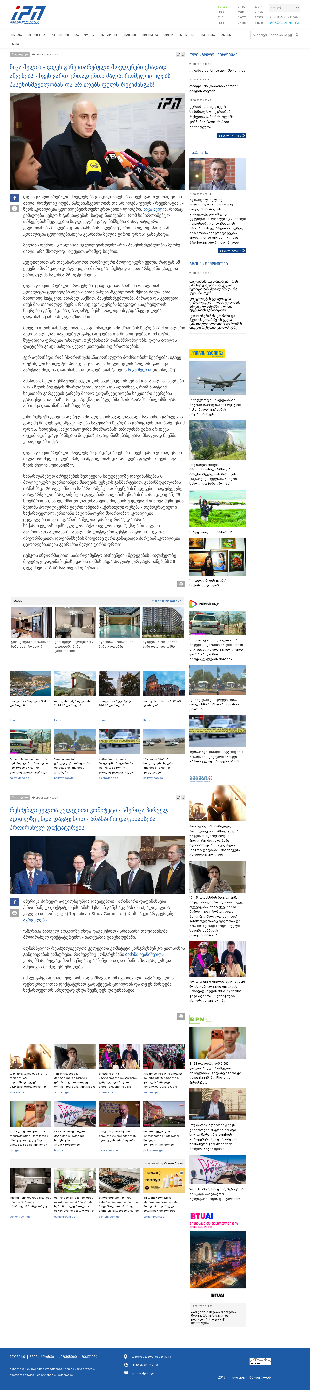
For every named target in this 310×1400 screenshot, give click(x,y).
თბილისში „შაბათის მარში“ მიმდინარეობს (213, 88)
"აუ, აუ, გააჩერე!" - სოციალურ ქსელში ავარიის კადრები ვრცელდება (158, 765)
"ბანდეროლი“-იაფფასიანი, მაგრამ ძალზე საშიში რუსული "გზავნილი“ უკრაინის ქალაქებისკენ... (215, 407)
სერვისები (68, 1357)
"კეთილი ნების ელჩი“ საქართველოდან (207, 583)
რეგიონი (129, 35)
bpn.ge (222, 6)
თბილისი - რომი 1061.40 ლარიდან (162, 703)
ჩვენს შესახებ (42, 1357)
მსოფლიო (109, 35)
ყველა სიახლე (230, 135)
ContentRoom (173, 1163)
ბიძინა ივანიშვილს (144, 954)
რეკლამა (89, 1357)
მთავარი (16, 35)
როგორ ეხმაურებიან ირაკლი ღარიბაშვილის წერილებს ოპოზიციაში (117, 1136)
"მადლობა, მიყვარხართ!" (210, 532)
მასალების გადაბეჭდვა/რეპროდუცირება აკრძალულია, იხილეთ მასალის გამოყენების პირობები (53, 1371)
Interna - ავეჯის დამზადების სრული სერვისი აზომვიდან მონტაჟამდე (30, 1202)
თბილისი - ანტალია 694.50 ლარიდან (30, 703)
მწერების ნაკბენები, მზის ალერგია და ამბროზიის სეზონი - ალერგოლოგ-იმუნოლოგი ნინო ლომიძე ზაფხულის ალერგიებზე (74, 1206)
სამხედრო (188, 35)
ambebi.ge (17, 1092)
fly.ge (13, 720)
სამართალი (59, 35)
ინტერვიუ (198, 152)
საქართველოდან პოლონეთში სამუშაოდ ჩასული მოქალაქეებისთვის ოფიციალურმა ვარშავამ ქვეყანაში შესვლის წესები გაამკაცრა (163, 1144)
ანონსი (226, 35)
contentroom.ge (20, 1216)
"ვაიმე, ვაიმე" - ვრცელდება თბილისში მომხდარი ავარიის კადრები (72, 765)
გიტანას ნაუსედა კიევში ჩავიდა (217, 70)
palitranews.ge (108, 1150)
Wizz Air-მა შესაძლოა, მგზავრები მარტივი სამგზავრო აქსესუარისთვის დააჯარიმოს (70, 1140)
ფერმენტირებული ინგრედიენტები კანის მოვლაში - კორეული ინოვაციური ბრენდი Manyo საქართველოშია (161, 1206)
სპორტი (169, 35)
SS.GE (17, 600)
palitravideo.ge (19, 778)
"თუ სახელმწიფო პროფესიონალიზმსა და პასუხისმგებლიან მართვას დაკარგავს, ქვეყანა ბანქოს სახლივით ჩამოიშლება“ (213, 474)
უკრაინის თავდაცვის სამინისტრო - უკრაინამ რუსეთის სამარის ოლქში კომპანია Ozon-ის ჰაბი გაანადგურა (211, 117)
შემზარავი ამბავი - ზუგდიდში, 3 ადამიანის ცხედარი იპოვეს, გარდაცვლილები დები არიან (117, 767)
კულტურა (209, 35)
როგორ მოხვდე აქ (166, 600)
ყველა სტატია (230, 250)
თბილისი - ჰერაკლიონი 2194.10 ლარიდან (73, 703)
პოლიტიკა (36, 35)
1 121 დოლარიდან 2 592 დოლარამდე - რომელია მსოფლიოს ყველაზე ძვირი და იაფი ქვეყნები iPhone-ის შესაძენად (29, 1140)
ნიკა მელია (155, 209)
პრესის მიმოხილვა (208, 263)
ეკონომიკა (149, 35)
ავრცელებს (35, 920)
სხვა (15, 44)
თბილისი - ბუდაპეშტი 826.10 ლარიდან (115, 703)
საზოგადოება (85, 35)
